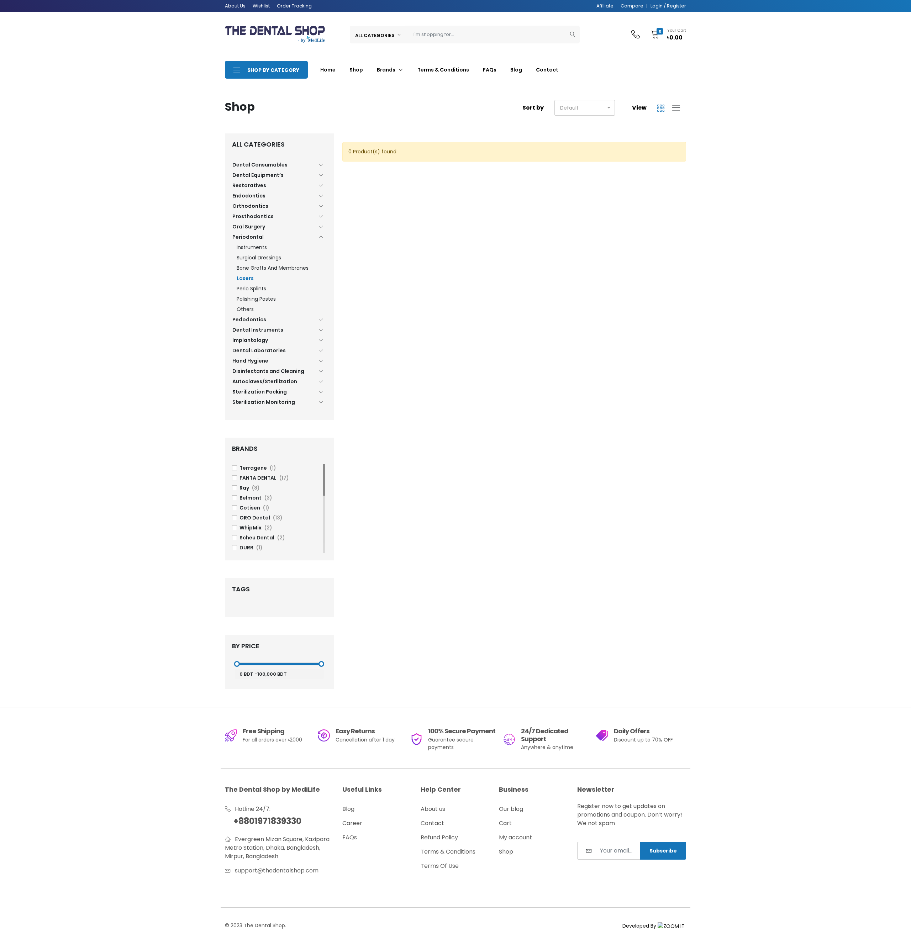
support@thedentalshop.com (276, 870)
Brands (386, 69)
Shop (356, 69)
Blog (516, 69)
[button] (666, 34)
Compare (632, 6)
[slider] (236, 664)
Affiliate (605, 6)
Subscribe (663, 850)
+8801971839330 (267, 821)
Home (328, 69)
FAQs (489, 69)
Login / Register (668, 6)
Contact (547, 69)
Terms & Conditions (443, 69)
